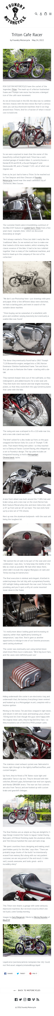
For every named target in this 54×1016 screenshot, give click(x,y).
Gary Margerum (18, 917)
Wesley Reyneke (40, 917)
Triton (14, 89)
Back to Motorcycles (29, 990)
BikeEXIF (6, 920)
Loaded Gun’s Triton (32, 228)
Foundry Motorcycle (28, 1007)
